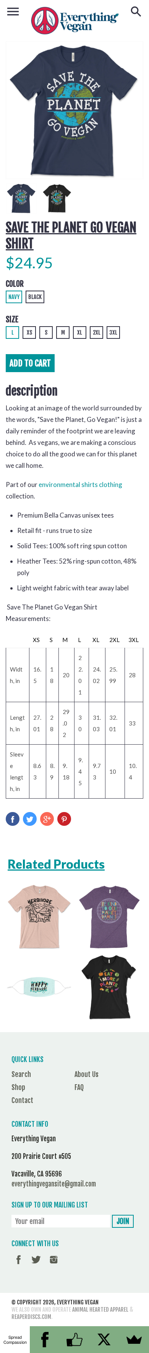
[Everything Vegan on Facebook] (18, 1265)
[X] (104, 1339)
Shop (18, 1087)
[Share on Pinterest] (64, 819)
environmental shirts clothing (80, 484)
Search (21, 1074)
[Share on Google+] (47, 819)
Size (12, 319)
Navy (13, 297)
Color (15, 284)
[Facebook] (45, 1339)
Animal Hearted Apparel (100, 1309)
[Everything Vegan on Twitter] (36, 1265)
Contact (22, 1100)
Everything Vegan (78, 1302)
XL (79, 332)
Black (35, 297)
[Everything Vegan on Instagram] (54, 1265)
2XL (96, 332)
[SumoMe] (134, 1339)
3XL (113, 332)
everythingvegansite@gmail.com (53, 1184)
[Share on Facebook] (12, 819)
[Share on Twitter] (30, 819)
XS (29, 332)
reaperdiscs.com (31, 1316)
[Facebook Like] (74, 1339)
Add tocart (30, 363)
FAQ (79, 1087)
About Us (86, 1074)
